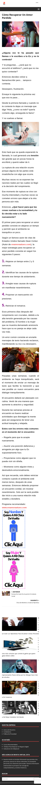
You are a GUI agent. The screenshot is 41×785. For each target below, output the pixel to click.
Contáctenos (7, 732)
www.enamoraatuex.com (14, 507)
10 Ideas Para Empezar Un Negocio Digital (16, 747)
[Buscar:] (20, 779)
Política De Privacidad (9, 734)
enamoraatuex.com (21, 244)
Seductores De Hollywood (11, 749)
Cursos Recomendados (10, 744)
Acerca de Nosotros (9, 730)
